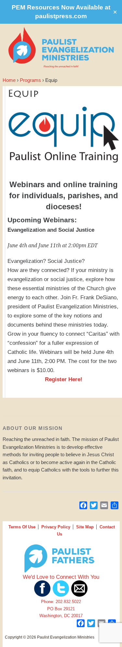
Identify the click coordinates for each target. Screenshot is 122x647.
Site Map (85, 526)
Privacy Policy (55, 526)
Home (9, 80)
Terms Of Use (21, 526)
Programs (30, 80)
